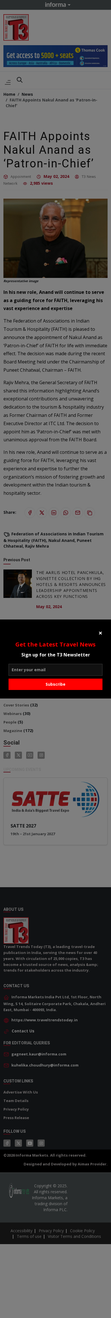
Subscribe (55, 684)
